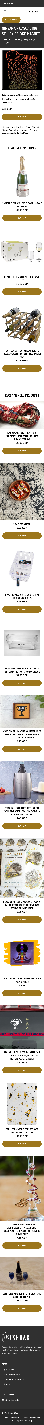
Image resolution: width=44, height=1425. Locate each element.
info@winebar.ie (8, 3)
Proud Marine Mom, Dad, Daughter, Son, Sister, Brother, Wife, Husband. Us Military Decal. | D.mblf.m (22, 1055)
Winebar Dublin (13, 1374)
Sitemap (28, 1420)
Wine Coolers (32, 95)
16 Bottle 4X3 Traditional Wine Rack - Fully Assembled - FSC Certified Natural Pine (22, 353)
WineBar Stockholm (15, 1379)
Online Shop (11, 19)
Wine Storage (19, 95)
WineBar (10, 1370)
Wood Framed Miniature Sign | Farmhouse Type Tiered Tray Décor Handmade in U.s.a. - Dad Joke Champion (22, 734)
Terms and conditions (30, 1417)
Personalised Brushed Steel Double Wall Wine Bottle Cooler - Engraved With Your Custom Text (22, 811)
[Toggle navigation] (5, 11)
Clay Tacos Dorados (22, 524)
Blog (8, 1384)
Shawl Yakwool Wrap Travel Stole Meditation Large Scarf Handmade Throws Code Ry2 (22, 436)
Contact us (14, 1417)
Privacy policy (17, 1420)
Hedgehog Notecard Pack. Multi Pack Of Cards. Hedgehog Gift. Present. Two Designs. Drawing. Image (22, 904)
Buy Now (22, 117)
